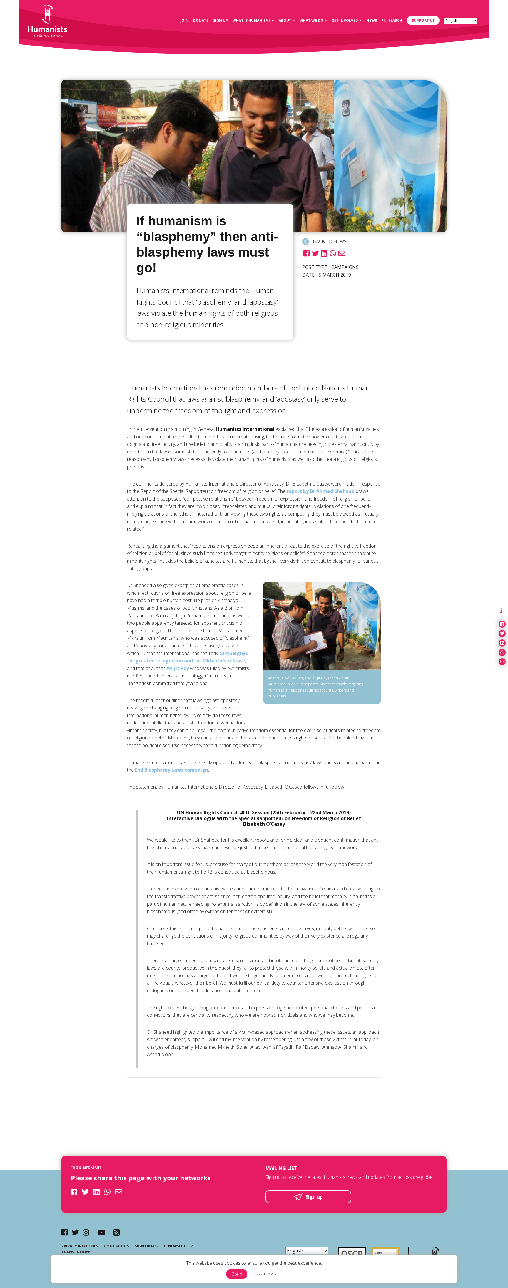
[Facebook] (64, 1232)
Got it (236, 1274)
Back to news (329, 241)
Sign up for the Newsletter (164, 1246)
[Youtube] (101, 1232)
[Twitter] (75, 1232)
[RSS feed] (116, 1232)
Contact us (116, 1246)
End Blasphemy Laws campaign (171, 770)
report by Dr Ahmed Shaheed (321, 491)
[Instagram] (86, 1232)
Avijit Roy (177, 668)
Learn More (266, 1273)
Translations (76, 1251)
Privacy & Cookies (79, 1246)
